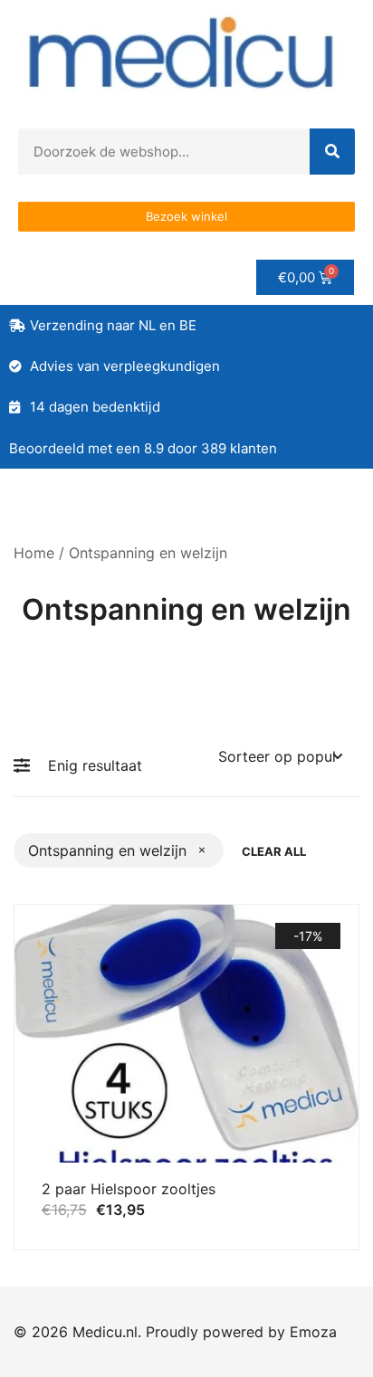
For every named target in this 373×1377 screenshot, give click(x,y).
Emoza (313, 1332)
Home (34, 553)
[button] (26, 765)
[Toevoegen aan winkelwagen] (58, 1129)
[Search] (332, 151)
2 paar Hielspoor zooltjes (128, 1189)
